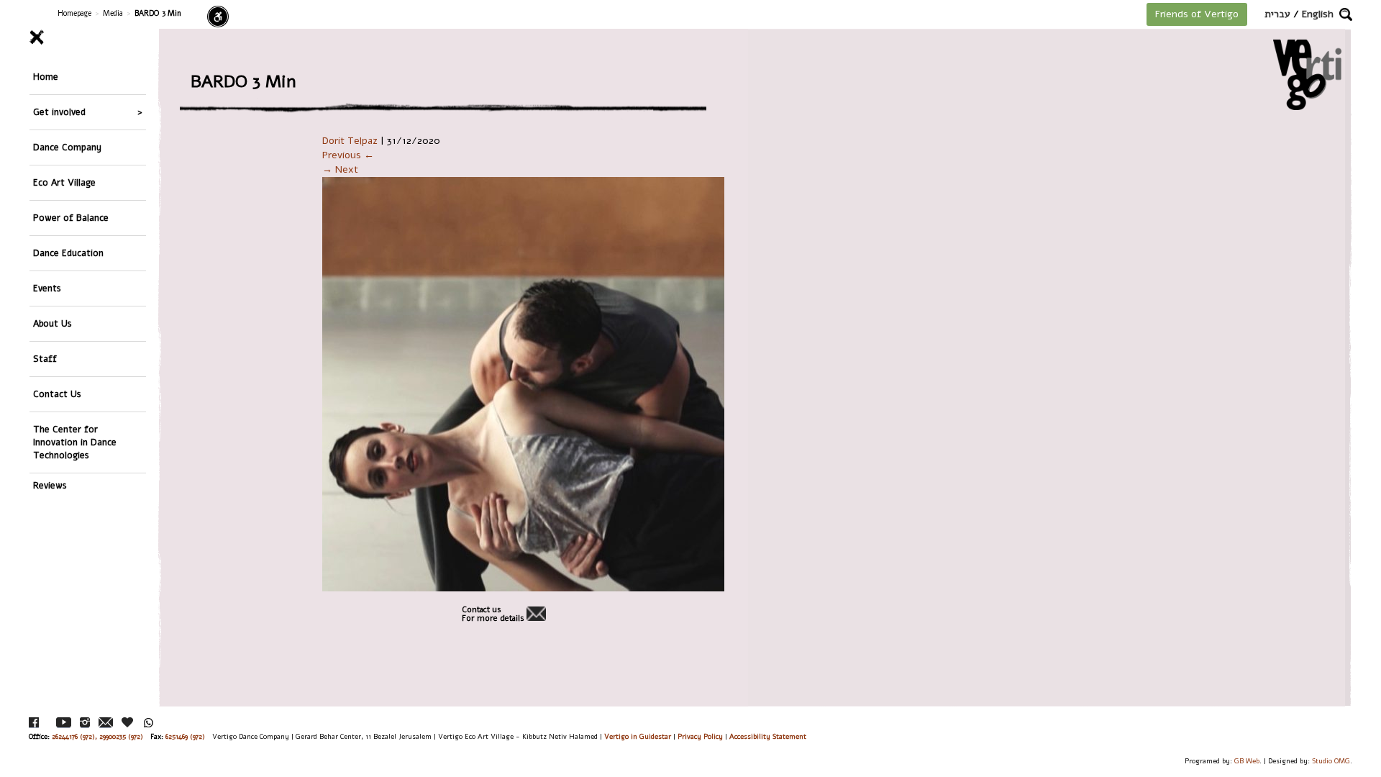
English (1318, 14)
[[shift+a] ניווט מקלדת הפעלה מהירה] (218, 16)
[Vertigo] (1307, 74)
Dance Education (68, 253)
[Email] (106, 722)
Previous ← (348, 155)
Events (47, 288)
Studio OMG (1331, 760)
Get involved (59, 112)
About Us (52, 323)
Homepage (74, 13)
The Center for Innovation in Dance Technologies (75, 442)
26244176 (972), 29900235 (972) (97, 736)
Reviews (50, 485)
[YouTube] (63, 722)
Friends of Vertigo (1197, 14)
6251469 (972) (185, 736)
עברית (1277, 14)
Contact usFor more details (493, 614)
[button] (1345, 14)
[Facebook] (34, 722)
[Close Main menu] (87, 37)
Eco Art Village (64, 182)
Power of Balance (71, 218)
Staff (45, 359)
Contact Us (57, 394)
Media (113, 13)
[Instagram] (85, 722)
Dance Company (67, 147)
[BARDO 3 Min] (690, 384)
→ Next (340, 169)
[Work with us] (128, 722)
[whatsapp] (148, 722)
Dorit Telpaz (350, 140)
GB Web (1246, 760)
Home (45, 77)
